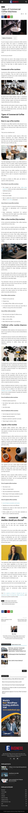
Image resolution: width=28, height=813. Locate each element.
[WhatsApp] (11, 17)
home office (9, 199)
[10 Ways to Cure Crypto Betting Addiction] (4, 768)
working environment (6, 390)
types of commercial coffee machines (8, 604)
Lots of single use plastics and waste (11, 503)
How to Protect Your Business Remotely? (22, 620)
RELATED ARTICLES (6, 644)
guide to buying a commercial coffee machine (9, 602)
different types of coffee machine (10, 600)
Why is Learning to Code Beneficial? (6, 620)
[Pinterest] (8, 17)
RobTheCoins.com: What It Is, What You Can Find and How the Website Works (14, 688)
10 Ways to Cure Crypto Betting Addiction (18, 767)
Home (2, 4)
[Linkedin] (14, 758)
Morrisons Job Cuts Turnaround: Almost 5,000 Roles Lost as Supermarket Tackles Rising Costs (17, 649)
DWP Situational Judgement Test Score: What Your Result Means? (14, 692)
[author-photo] (14, 632)
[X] (5, 17)
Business (6, 4)
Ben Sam (4, 13)
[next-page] (4, 667)
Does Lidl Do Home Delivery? (15, 660)
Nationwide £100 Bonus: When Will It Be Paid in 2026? (13, 678)
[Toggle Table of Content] (14, 38)
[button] (2, 2)
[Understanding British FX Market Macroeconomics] (4, 780)
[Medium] (17, 758)
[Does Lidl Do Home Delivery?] (4, 662)
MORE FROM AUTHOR (16, 644)
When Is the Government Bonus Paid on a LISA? (12, 681)
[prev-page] (2, 667)
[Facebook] (2, 17)
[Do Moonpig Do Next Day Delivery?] (4, 656)
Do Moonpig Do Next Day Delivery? (17, 654)
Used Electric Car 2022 (14, 773)
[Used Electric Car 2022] (4, 774)
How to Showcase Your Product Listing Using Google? (13, 684)
